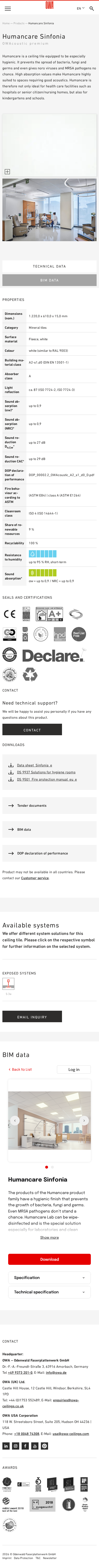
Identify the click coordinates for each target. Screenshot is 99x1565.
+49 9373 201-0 (20, 1372)
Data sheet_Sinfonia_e (34, 765)
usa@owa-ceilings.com (71, 1434)
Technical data (49, 266)
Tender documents (31, 805)
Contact (32, 730)
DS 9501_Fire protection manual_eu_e (47, 779)
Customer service (35, 878)
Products (19, 23)
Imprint (7, 1558)
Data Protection (23, 1558)
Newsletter (50, 1558)
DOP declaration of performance (42, 853)
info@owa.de (56, 1372)
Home (6, 23)
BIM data (49, 280)
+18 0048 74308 (26, 1434)
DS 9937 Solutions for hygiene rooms (46, 772)
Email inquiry (32, 1017)
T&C (38, 1558)
